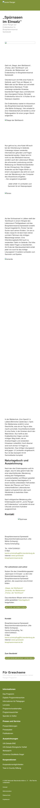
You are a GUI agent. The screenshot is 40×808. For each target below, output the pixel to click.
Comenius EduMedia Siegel (13, 754)
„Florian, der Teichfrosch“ (14, 593)
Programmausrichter (10, 712)
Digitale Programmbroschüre (13, 697)
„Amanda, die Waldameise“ (15, 590)
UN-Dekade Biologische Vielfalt (15, 747)
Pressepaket (7, 729)
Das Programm (8, 694)
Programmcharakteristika (12, 708)
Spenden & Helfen (10, 716)
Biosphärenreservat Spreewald (19, 658)
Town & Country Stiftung (12, 768)
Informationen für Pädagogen (14, 701)
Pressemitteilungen (10, 726)
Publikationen (8, 733)
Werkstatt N (7, 750)
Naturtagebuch (24, 600)
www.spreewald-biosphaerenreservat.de (14, 556)
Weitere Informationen (15, 607)
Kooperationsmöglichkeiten (13, 764)
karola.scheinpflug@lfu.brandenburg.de (20, 553)
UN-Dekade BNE (9, 743)
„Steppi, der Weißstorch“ (14, 588)
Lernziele (6, 705)
